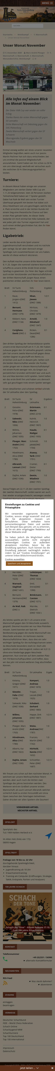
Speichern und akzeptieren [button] (19, 563)
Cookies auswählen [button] (14, 559)
